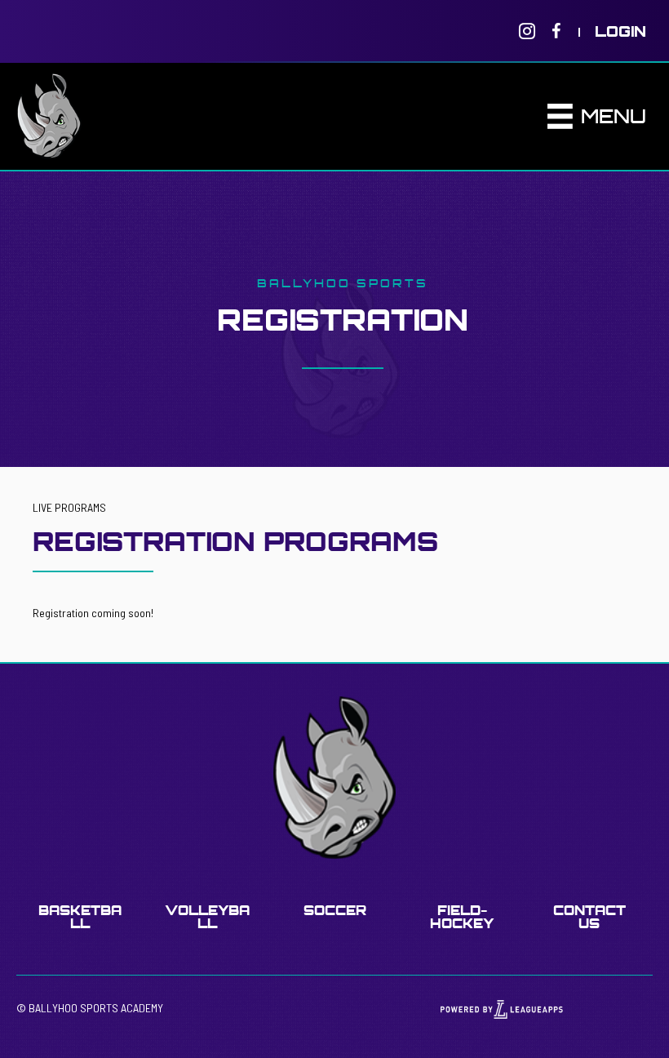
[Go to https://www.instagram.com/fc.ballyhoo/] (527, 31)
